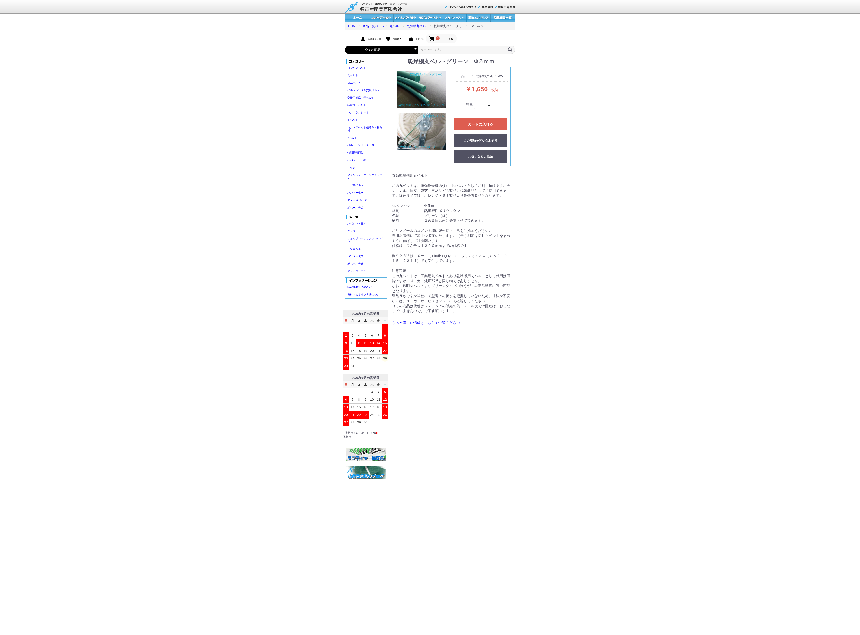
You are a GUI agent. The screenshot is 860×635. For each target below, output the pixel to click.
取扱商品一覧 (502, 18)
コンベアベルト (381, 18)
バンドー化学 (355, 192)
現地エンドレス (478, 18)
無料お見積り (505, 7)
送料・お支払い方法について (364, 294)
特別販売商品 (355, 152)
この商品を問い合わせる (480, 140)
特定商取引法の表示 (359, 287)
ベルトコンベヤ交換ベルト (363, 90)
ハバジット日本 (356, 160)
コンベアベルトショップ (461, 7)
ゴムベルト (354, 82)
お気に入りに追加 (480, 156)
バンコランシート (358, 112)
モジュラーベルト (430, 18)
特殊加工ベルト (356, 105)
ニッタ (351, 167)
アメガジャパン (356, 271)
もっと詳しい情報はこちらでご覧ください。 (428, 323)
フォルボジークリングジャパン (364, 176)
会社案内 (485, 7)
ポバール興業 (355, 207)
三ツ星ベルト (355, 185)
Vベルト (352, 137)
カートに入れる (480, 124)
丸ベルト (352, 75)
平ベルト (352, 119)
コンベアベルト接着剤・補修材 (364, 129)
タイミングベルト (405, 18)
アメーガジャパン (358, 200)
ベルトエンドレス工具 (360, 145)
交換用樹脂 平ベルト (360, 97)
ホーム (357, 18)
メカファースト (454, 18)
